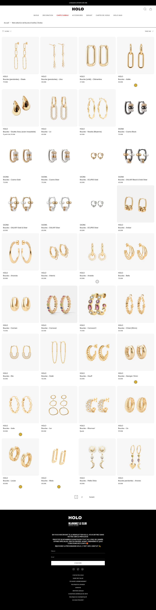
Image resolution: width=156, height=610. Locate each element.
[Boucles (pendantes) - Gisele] (20, 55)
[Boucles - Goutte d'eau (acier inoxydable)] (20, 108)
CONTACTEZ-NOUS (78, 575)
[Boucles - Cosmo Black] (135, 108)
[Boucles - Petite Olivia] (97, 457)
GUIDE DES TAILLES (78, 578)
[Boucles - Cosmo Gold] (20, 156)
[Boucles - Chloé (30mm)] (135, 304)
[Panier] (150, 9)
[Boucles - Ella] (20, 352)
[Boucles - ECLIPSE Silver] (97, 204)
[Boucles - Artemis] (58, 252)
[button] (36, 15)
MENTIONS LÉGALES (78, 591)
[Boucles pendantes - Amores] (135, 457)
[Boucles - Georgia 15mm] (135, 352)
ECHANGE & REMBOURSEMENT (78, 581)
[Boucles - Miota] (58, 457)
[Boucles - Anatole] (97, 252)
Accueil (6, 23)
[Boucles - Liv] (58, 108)
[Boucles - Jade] (20, 404)
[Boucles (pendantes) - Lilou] (58, 55)
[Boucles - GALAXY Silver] (58, 204)
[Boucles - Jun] (58, 404)
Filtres (7, 31)
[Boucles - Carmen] (20, 304)
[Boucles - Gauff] (97, 352)
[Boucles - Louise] (20, 457)
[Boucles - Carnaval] (58, 304)
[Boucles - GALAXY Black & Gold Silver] (135, 156)
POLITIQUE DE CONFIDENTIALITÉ (78, 597)
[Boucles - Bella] (135, 252)
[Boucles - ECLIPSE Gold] (97, 156)
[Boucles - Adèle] (135, 55)
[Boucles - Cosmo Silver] (58, 156)
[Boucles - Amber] (135, 204)
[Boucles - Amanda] (20, 252)
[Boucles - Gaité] (58, 352)
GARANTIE (78, 587)
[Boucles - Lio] (135, 404)
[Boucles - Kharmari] (97, 404)
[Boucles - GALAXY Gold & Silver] (20, 204)
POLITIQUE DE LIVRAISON (78, 584)
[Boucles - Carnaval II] (97, 304)
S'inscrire (78, 563)
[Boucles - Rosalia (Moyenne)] (97, 108)
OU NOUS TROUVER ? (78, 600)
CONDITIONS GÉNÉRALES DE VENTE (78, 594)
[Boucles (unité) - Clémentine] (97, 55)
